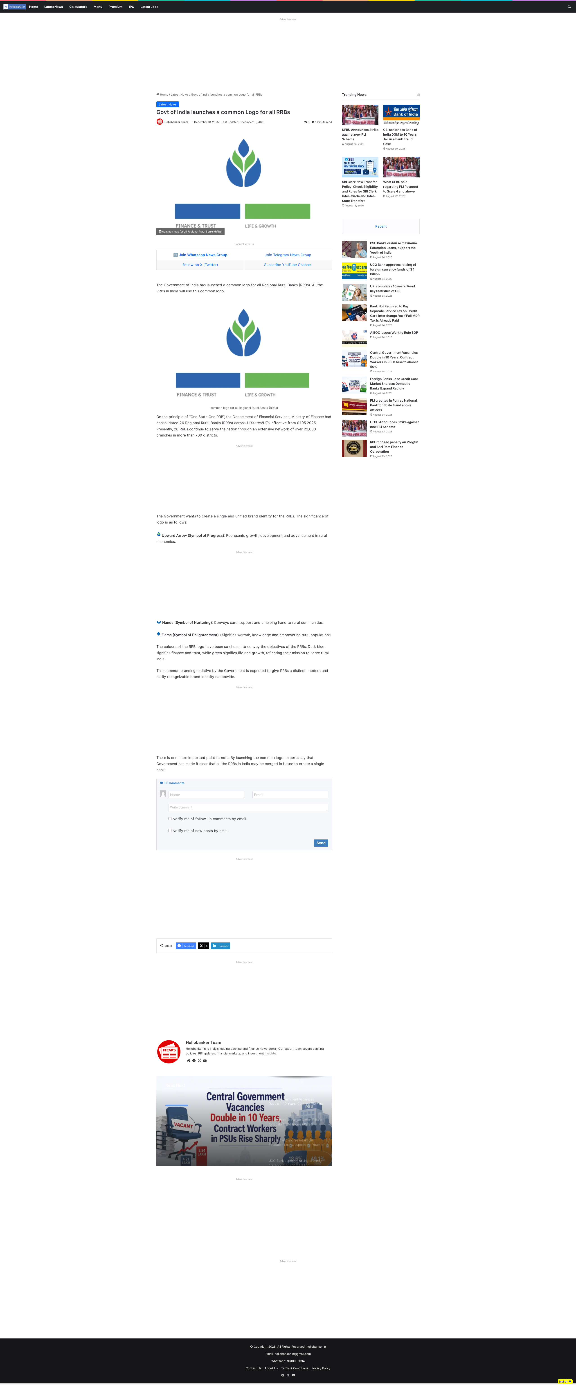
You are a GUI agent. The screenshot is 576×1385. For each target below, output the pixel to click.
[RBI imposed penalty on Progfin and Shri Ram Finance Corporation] (354, 448)
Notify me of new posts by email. (201, 830)
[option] (244, 1121)
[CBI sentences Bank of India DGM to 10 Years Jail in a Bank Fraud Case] (401, 115)
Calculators (78, 7)
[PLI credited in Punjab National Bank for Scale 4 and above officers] (354, 406)
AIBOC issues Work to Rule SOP (394, 332)
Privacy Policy (320, 1368)
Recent (381, 226)
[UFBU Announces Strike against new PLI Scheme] (360, 115)
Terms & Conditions (294, 1368)
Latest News (53, 7)
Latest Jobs (149, 7)
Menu (98, 7)
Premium (116, 7)
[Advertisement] (288, 53)
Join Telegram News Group (288, 255)
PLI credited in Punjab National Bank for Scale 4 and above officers (393, 405)
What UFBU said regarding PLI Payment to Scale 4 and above (400, 186)
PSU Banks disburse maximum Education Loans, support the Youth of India (393, 247)
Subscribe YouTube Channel (288, 264)
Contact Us (253, 1368)
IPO (131, 7)
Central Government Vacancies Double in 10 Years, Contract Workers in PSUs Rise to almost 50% (209, 1118)
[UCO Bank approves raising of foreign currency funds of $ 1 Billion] (354, 270)
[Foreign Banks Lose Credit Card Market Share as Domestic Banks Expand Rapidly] (354, 385)
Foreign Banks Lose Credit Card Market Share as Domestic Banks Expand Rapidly (394, 383)
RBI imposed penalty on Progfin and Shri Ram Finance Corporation (394, 446)
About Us (271, 1368)
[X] (199, 1060)
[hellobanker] (14, 6)
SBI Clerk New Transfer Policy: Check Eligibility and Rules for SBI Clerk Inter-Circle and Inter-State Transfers (360, 191)
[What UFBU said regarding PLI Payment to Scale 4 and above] (401, 167)
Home (33, 7)
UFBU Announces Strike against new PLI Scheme (360, 134)
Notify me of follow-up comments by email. (210, 819)
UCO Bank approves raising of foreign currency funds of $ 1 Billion (393, 269)
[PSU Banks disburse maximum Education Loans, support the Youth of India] (354, 249)
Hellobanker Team (176, 122)
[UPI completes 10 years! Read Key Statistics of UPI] (354, 292)
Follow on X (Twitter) (200, 264)
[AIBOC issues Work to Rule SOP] (354, 338)
